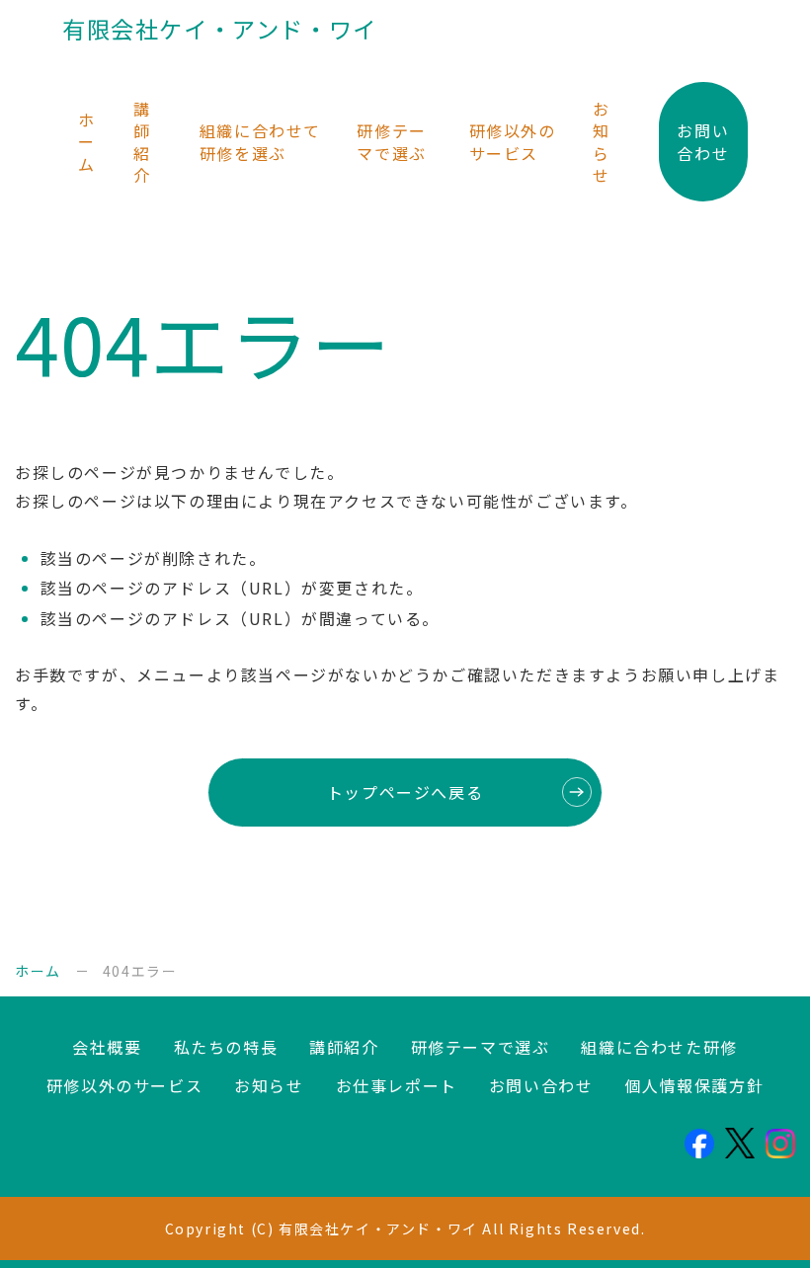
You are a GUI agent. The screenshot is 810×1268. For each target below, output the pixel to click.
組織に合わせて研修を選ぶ (260, 141)
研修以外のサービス (512, 141)
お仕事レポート (396, 1085)
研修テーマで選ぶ (391, 141)
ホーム (87, 142)
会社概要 (106, 1047)
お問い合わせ (703, 141)
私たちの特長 (226, 1047)
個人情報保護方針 (694, 1085)
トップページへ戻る (405, 792)
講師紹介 (142, 142)
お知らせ (601, 142)
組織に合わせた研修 (659, 1047)
